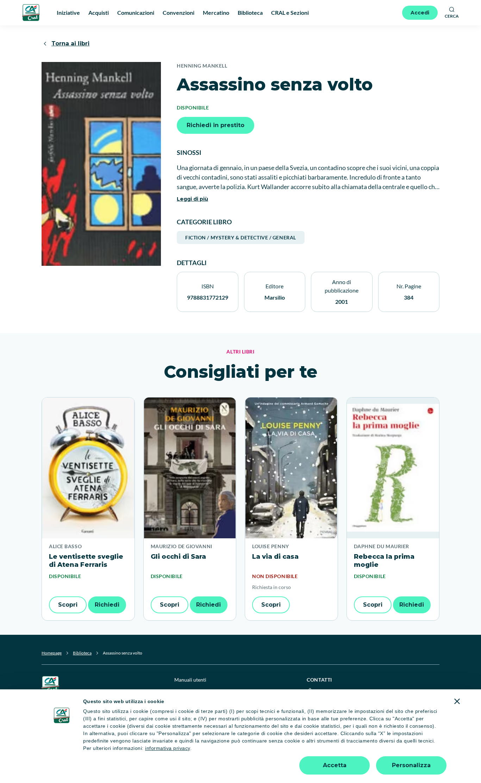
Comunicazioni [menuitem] (135, 12)
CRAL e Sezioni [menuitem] (290, 12)
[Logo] (31, 12)
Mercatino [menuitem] (216, 12)
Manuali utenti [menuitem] (190, 680)
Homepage (52, 653)
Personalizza (411, 765)
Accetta (334, 765)
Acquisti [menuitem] (98, 12)
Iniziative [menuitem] (68, 12)
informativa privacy (167, 748)
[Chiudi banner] (457, 701)
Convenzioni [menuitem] (178, 12)
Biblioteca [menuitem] (250, 12)
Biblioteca (82, 653)
